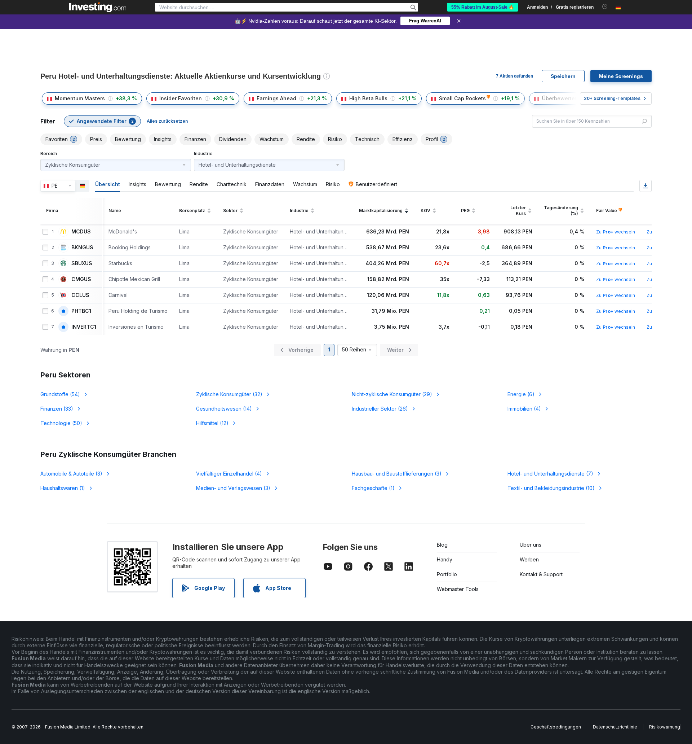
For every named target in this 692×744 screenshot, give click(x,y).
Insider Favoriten (180, 98)
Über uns (530, 545)
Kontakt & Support (541, 574)
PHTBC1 (81, 311)
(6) (520, 394)
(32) (229, 394)
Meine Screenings (621, 76)
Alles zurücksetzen (167, 121)
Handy (444, 559)
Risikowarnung (664, 727)
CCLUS (80, 295)
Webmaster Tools (458, 589)
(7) (550, 474)
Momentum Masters (80, 98)
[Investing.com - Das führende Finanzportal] (97, 7)
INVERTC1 (83, 326)
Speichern (563, 76)
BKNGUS (82, 247)
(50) (61, 423)
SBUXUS (81, 263)
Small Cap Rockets (462, 98)
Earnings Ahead (276, 98)
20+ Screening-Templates (612, 98)
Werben (529, 559)
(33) (56, 409)
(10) (551, 488)
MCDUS (81, 231)
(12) (212, 423)
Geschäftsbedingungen (556, 727)
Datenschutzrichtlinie (615, 727)
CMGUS (81, 279)
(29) (392, 394)
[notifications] (605, 6)
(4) (524, 409)
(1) (62, 488)
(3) (71, 474)
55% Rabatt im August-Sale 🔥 (482, 7)
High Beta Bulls (368, 98)
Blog (442, 545)
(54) (60, 394)
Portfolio (447, 574)
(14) (224, 409)
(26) (380, 409)
